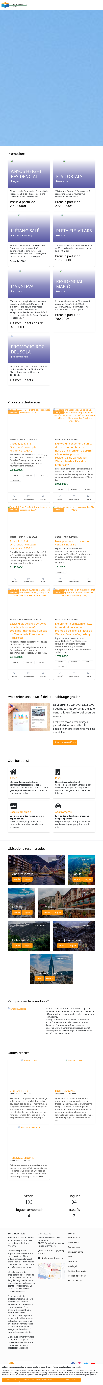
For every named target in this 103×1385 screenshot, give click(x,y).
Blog (70, 1256)
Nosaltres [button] (73, 1242)
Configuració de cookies (68, 1380)
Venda (17, 879)
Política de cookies (77, 1275)
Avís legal (72, 1266)
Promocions (74, 1247)
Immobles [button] (73, 1237)
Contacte (72, 1261)
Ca (73, 1280)
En (77, 1280)
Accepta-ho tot (11, 1380)
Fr (81, 1280)
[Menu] (99, 5)
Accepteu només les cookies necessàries (38, 1380)
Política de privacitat (77, 1271)
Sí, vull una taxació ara (65, 742)
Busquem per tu (75, 1252)
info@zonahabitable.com (52, 1258)
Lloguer (27, 879)
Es (69, 1280)
